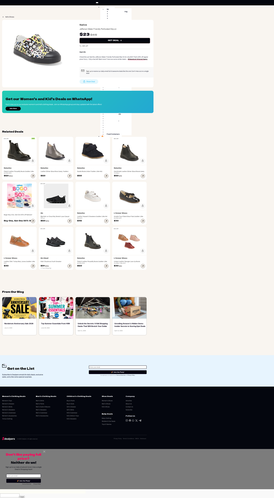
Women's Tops (7, 400)
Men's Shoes (106, 404)
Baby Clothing (106, 418)
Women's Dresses (8, 404)
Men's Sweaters (41, 410)
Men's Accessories (42, 416)
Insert (22, 497)
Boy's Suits (70, 404)
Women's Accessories (9, 416)
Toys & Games (106, 424)
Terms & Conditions (128, 438)
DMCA (137, 438)
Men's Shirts (40, 400)
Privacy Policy (131, 375)
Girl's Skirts (70, 410)
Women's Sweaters (8, 410)
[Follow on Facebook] (130, 421)
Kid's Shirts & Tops (73, 416)
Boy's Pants (71, 400)
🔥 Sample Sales (108, 136)
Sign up (88, 71)
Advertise (129, 400)
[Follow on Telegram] (140, 421)
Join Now (13, 108)
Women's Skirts (7, 407)
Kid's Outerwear (72, 413)
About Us (129, 404)
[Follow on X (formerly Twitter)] (136, 421)
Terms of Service (120, 375)
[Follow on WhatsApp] (133, 421)
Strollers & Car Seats (108, 421)
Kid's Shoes (9, 17)
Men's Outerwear (41, 413)
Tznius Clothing (7, 419)
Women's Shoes (107, 400)
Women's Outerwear (9, 413)
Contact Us (129, 407)
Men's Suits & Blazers (43, 407)
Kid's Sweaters (71, 419)
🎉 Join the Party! (117, 372)
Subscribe (129, 410)
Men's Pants (40, 404)
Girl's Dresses (71, 407)
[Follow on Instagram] (127, 421)
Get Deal (113, 41)
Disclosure (143, 438)
